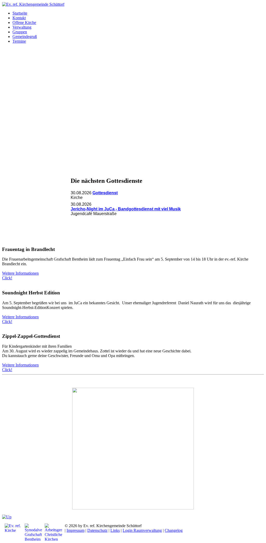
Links (115, 530)
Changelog (174, 530)
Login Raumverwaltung (142, 530)
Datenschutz (97, 530)
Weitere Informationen (20, 273)
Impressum (75, 530)
